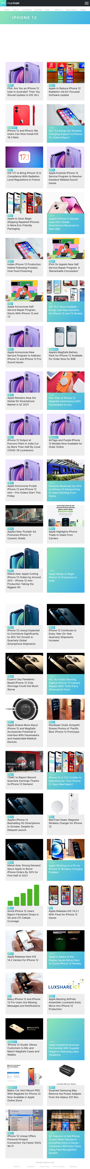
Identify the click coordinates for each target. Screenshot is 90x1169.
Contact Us (30, 1166)
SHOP (47, 10)
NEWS (6, 10)
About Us (17, 1166)
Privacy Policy (44, 1166)
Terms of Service (59, 1166)
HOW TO (15, 10)
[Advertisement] (45, 42)
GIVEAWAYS (27, 10)
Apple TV (59, 10)
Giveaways (73, 1166)
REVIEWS (38, 10)
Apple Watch (71, 10)
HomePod (84, 10)
